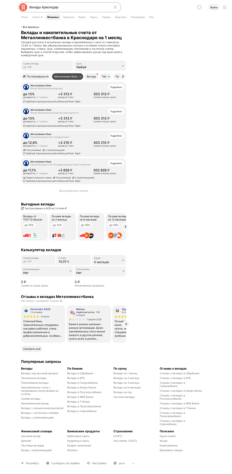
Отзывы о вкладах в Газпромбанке (173, 384)
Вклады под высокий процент (39, 373)
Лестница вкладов (32, 445)
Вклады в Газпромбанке (82, 382)
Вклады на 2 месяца (126, 378)
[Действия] (125, 32)
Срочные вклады (124, 396)
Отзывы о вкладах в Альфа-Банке (181, 390)
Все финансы (31, 26)
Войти (214, 7)
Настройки (99, 463)
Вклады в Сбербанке (80, 373)
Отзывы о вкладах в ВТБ (175, 378)
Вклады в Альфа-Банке (81, 387)
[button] (36, 76)
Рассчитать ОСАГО (125, 440)
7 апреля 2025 (94, 319)
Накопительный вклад (35, 403)
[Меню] (224, 7)
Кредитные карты (78, 440)
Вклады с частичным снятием (40, 412)
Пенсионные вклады (34, 378)
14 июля (45, 316)
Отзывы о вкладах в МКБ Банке (179, 403)
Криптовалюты (169, 445)
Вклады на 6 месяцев (127, 387)
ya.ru (122, 463)
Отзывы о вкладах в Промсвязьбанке (173, 414)
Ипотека (72, 450)
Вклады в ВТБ (76, 378)
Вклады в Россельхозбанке (84, 392)
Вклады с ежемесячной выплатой (42, 408)
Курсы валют (168, 436)
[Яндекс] (23, 7)
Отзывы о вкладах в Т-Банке (178, 408)
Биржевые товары (171, 450)
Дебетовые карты (78, 436)
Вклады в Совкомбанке (82, 411)
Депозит (26, 440)
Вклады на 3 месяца (126, 382)
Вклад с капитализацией (36, 450)
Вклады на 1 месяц (125, 373)
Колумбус (32, 463)
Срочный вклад (30, 436)
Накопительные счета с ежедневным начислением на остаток (40, 390)
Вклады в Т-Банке (78, 401)
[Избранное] (199, 7)
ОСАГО (117, 436)
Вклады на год (122, 392)
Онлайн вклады (30, 398)
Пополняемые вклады (35, 382)
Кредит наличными (79, 445)
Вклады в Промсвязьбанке (84, 406)
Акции (163, 440)
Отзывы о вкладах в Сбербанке (179, 373)
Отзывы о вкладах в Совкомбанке (173, 422)
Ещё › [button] (78, 101)
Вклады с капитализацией (37, 417)
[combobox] (69, 7)
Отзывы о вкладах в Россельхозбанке (173, 397)
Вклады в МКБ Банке (80, 396)
